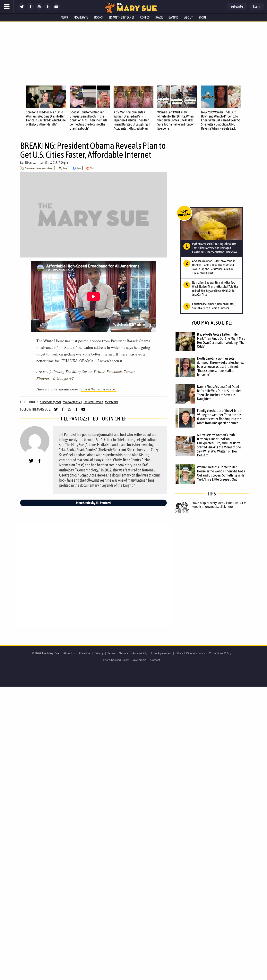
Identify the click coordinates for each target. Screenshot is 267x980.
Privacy (98, 653)
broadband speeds (50, 402)
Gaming (173, 17)
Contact (155, 659)
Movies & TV (81, 17)
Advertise (84, 653)
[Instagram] (39, 9)
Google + (64, 378)
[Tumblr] (47, 9)
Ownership (139, 659)
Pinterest (43, 378)
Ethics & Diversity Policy (190, 653)
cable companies (72, 402)
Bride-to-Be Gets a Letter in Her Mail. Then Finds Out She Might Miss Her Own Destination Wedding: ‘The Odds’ (221, 340)
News (64, 17)
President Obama (93, 402)
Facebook (114, 371)
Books (98, 17)
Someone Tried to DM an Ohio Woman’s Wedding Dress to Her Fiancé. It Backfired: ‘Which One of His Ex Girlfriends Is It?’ (46, 118)
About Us (69, 653)
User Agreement (161, 653)
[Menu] (7, 7)
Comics (145, 17)
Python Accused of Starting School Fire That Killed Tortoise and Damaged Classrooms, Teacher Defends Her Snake (214, 248)
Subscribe (237, 6)
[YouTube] (56, 9)
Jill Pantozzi (30, 162)
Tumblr (129, 371)
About (188, 17)
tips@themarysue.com (98, 388)
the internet (111, 402)
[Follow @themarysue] (21, 9)
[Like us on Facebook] (30, 9)
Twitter (99, 371)
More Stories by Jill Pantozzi (93, 503)
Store (202, 17)
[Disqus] (94, 575)
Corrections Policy (220, 653)
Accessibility (139, 653)
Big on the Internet (121, 17)
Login (256, 6)
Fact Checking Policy (116, 659)
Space (159, 17)
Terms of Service (118, 653)
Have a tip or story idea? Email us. (215, 503)
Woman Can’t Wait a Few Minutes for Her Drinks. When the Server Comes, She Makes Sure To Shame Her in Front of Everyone (175, 120)
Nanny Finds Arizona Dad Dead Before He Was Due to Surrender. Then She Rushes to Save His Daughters (219, 392)
